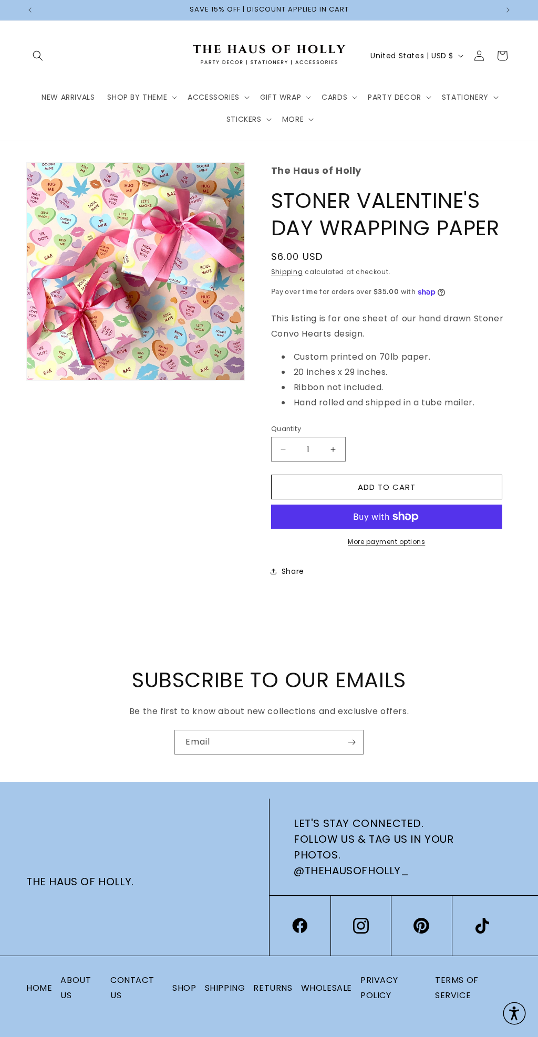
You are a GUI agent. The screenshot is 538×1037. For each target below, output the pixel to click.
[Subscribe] (351, 742)
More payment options (386, 541)
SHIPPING (225, 988)
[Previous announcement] (30, 10)
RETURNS (272, 988)
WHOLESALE (326, 988)
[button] (37, 55)
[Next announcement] (508, 10)
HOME (39, 988)
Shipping (287, 271)
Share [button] (293, 571)
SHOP (184, 988)
